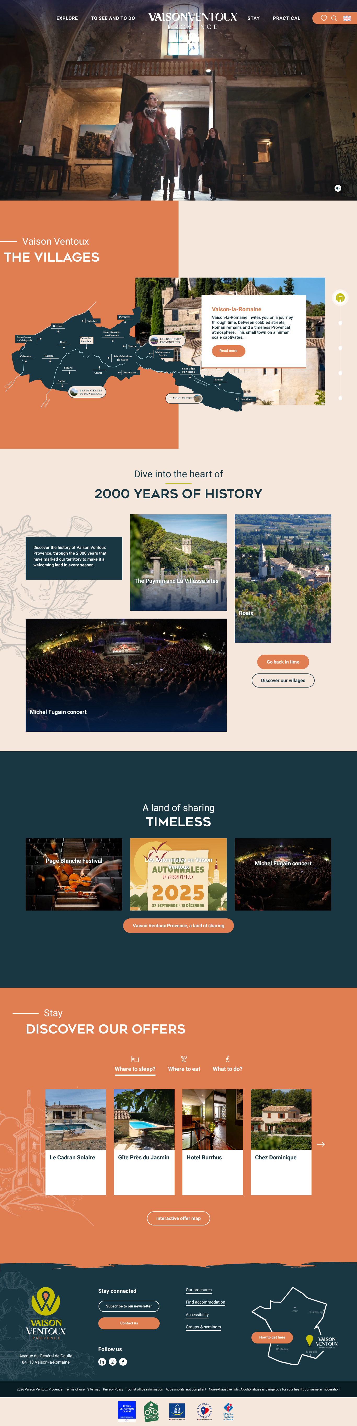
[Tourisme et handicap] (177, 1411)
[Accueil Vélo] (151, 1411)
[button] (334, 18)
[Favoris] (324, 18)
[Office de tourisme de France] (228, 1411)
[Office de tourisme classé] (127, 1411)
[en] (347, 18)
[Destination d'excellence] (204, 1411)
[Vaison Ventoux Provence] (192, 29)
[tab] (135, 1063)
